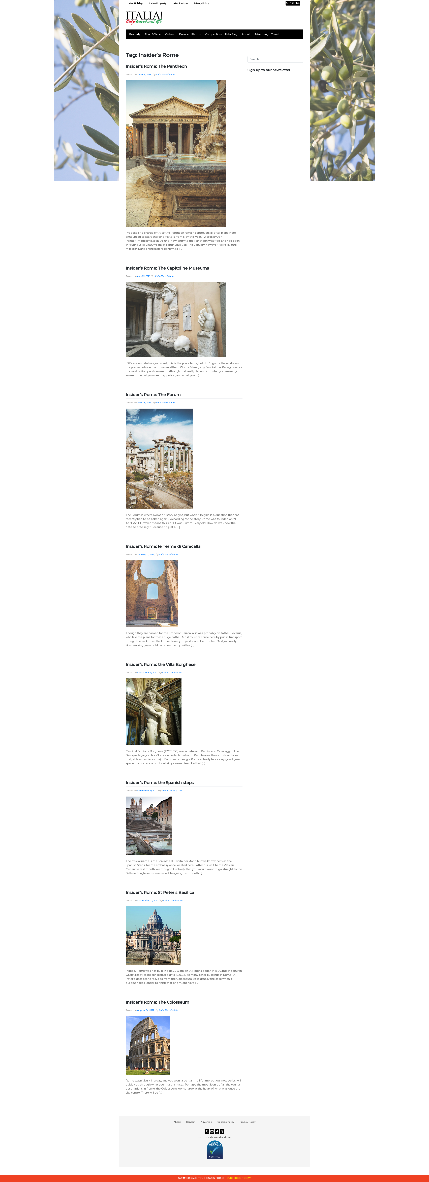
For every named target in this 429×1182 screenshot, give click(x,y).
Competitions (213, 34)
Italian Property (157, 3)
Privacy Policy (201, 3)
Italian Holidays (135, 3)
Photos (196, 34)
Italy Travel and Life (219, 1137)
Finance (184, 34)
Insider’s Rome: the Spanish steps (160, 782)
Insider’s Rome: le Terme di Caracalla (163, 546)
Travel (275, 34)
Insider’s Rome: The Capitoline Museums (167, 268)
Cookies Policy (225, 1122)
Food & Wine (153, 34)
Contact (190, 1122)
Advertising (261, 34)
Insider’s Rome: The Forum (153, 394)
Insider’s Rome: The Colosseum (157, 1002)
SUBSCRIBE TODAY (239, 1177)
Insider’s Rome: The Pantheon (156, 66)
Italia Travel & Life (165, 74)
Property (134, 34)
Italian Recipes (180, 3)
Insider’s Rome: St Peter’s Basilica (160, 892)
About (246, 34)
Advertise (206, 1122)
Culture (169, 34)
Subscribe (293, 3)
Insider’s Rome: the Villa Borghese (161, 664)
